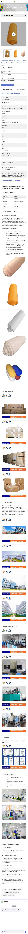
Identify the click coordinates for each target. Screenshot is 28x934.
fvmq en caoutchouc (15, 889)
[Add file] (2, 931)
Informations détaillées (7, 89)
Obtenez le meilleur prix (7, 85)
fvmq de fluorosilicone (8, 895)
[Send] (26, 931)
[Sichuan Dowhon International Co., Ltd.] (14, 2)
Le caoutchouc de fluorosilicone (10, 892)
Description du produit (20, 89)
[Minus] (26, 902)
